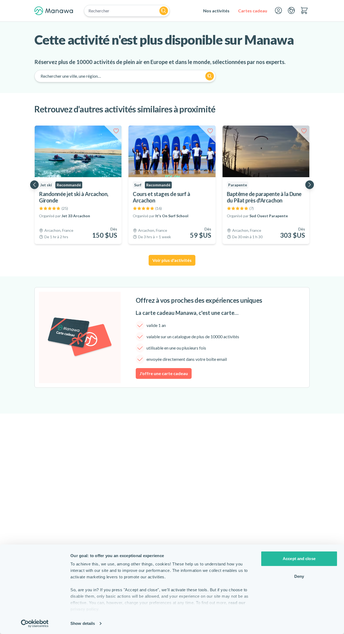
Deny (299, 576)
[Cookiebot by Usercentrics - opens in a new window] (34, 623)
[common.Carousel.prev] (34, 184)
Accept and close (299, 558)
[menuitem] (216, 10)
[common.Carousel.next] (309, 184)
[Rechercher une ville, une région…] (209, 76)
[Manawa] (53, 10)
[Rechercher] (163, 10)
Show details (82, 623)
